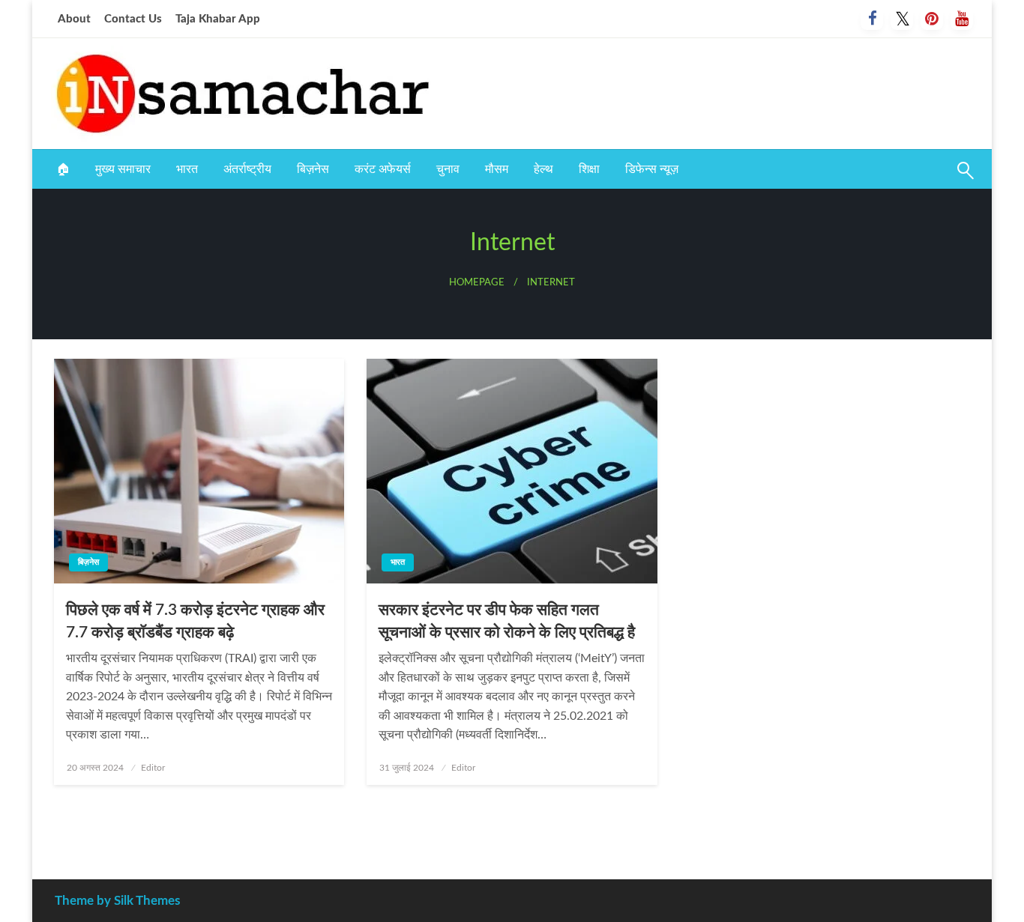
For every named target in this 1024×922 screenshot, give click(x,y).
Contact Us (133, 19)
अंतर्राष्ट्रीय (247, 169)
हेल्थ (543, 169)
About (74, 19)
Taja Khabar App (217, 19)
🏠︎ (63, 169)
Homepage (477, 282)
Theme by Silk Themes (117, 900)
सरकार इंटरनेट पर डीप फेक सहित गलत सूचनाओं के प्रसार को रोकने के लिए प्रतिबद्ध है (507, 621)
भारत (187, 169)
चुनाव (448, 169)
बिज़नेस (313, 169)
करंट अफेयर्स (383, 169)
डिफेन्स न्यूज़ (651, 169)
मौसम (496, 169)
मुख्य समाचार (123, 169)
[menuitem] (62, 169)
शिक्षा (589, 169)
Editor (153, 767)
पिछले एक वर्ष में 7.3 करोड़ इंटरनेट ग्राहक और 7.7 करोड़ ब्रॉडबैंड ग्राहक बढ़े (195, 621)
